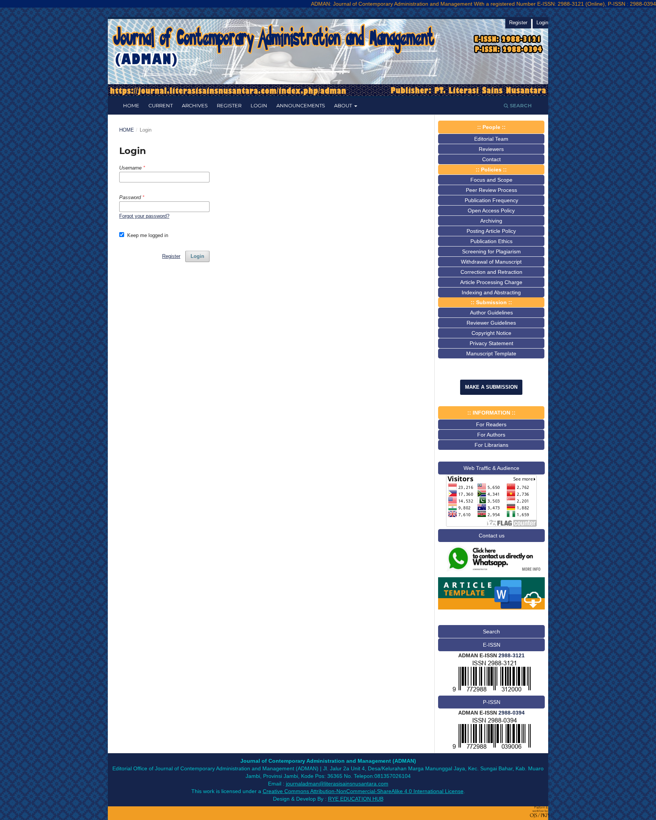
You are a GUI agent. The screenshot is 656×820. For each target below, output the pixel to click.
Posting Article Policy (491, 231)
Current (160, 105)
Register (229, 105)
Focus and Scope (491, 180)
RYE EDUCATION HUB (355, 799)
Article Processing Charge (491, 282)
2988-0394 (511, 713)
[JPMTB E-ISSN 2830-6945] (492, 691)
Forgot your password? (144, 216)
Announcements (300, 105)
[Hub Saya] (491, 573)
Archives (195, 105)
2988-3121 (511, 655)
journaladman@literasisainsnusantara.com (337, 784)
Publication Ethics (491, 241)
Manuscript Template (491, 353)
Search (520, 105)
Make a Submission (491, 387)
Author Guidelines (491, 312)
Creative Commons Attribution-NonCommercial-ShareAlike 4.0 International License (363, 791)
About (343, 105)
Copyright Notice (491, 333)
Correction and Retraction (491, 272)
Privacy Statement (491, 343)
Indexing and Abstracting (491, 292)
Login (259, 105)
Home (131, 105)
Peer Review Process (491, 190)
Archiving (491, 221)
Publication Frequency (491, 200)
